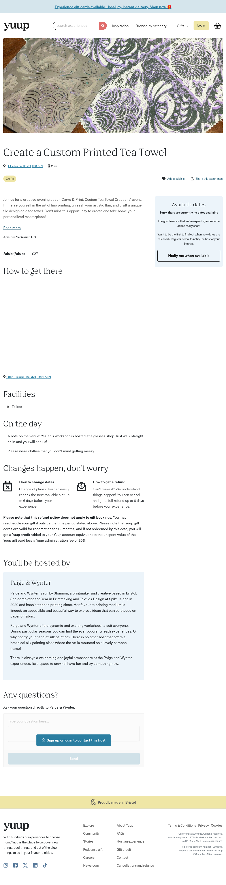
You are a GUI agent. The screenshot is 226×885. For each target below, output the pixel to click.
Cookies (216, 825)
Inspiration (120, 25)
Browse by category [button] (151, 25)
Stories (88, 841)
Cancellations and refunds (135, 865)
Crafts (10, 178)
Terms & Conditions (182, 825)
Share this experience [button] (209, 178)
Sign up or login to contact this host (76, 740)
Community (91, 833)
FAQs (120, 833)
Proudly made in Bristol (117, 802)
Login (201, 25)
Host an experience (130, 841)
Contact (122, 857)
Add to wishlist (176, 178)
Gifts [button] (181, 25)
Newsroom (91, 865)
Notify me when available (188, 255)
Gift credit (124, 849)
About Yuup (125, 825)
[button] (80, 26)
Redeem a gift (93, 849)
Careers (88, 857)
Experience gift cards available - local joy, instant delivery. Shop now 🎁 (113, 6)
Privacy (203, 825)
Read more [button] (12, 227)
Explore (88, 825)
